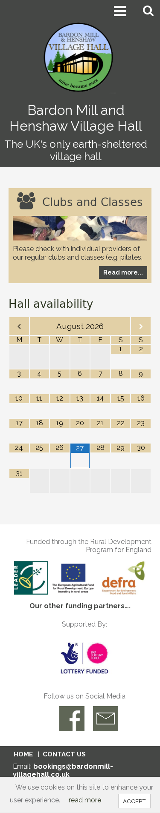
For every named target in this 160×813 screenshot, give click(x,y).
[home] (80, 57)
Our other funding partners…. (80, 606)
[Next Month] (141, 326)
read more (85, 800)
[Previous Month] (19, 326)
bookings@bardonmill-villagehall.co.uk (63, 770)
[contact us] (105, 718)
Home (23, 754)
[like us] (71, 718)
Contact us (64, 754)
